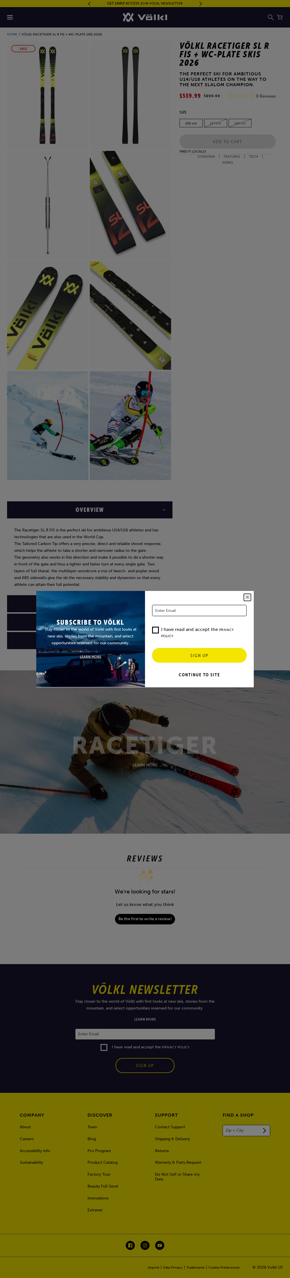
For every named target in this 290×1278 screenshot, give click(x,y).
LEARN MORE (90, 656)
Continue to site (199, 674)
